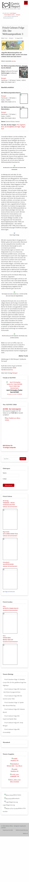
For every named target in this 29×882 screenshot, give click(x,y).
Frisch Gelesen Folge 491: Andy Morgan (13, 724)
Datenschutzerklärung (22, 830)
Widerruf (25, 833)
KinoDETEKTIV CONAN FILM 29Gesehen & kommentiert (10, 608)
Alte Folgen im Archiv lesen (9, 591)
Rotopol (3, 78)
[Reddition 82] (14, 769)
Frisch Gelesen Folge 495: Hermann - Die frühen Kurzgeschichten (14, 690)
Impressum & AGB (8, 830)
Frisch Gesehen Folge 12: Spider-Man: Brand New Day (13, 704)
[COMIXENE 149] (14, 774)
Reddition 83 (14, 760)
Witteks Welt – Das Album (14, 766)
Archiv (14, 61)
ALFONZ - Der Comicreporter (12, 409)
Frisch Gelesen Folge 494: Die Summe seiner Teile (12, 697)
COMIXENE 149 (14, 776)
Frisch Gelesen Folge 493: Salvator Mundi (14, 710)
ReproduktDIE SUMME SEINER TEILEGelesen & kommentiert (10, 534)
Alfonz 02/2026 (14, 782)
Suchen (23, 459)
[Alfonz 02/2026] (14, 780)
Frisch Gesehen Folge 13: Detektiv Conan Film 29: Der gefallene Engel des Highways (14, 682)
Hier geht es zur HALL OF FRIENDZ (14, 394)
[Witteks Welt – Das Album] (14, 764)
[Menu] (26, 3)
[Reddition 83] (14, 758)
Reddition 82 (14, 771)
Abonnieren (8, 485)
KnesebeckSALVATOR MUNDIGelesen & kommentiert (10, 564)
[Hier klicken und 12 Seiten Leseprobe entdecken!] (14, 430)
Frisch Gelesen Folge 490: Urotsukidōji (11, 730)
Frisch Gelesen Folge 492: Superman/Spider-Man (11, 717)
